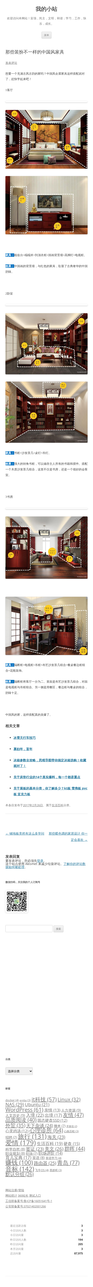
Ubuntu (37, 1105)
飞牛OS (42, 1170)
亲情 (52, 1110)
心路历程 (71, 1131)
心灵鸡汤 (16, 1130)
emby (25, 1100)
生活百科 (57, 805)
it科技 (44, 1099)
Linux (69, 1099)
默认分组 (19, 1174)
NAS (14, 1104)
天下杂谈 (39, 1125)
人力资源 (71, 1110)
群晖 (74, 1148)
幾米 (59, 1126)
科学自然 (15, 1149)
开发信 (71, 1126)
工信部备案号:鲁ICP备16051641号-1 (28, 1201)
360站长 (23, 1195)
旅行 (32, 1136)
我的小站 (46, 8)
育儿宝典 (18, 1157)
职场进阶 (50, 1153)
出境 (53, 1115)
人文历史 (15, 1115)
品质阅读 (21, 1119)
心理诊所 (46, 1130)
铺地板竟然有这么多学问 (24, 833)
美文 (54, 1149)
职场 (31, 1153)
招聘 (11, 1137)
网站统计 (11, 1195)
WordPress (24, 1109)
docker (12, 1100)
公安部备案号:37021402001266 (25, 1206)
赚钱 (19, 1162)
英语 (38, 1157)
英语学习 (53, 1158)
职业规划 (15, 1153)
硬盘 (72, 1143)
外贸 (15, 1125)
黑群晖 (56, 1170)
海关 (56, 1137)
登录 (40, 860)
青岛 (68, 1162)
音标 (19, 1168)
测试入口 (35, 1195)
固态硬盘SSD (52, 1120)
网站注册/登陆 (14, 1190)
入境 (35, 1115)
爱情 (20, 1142)
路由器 (45, 1163)
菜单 (46, 35)
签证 (35, 1149)
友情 (73, 1114)
